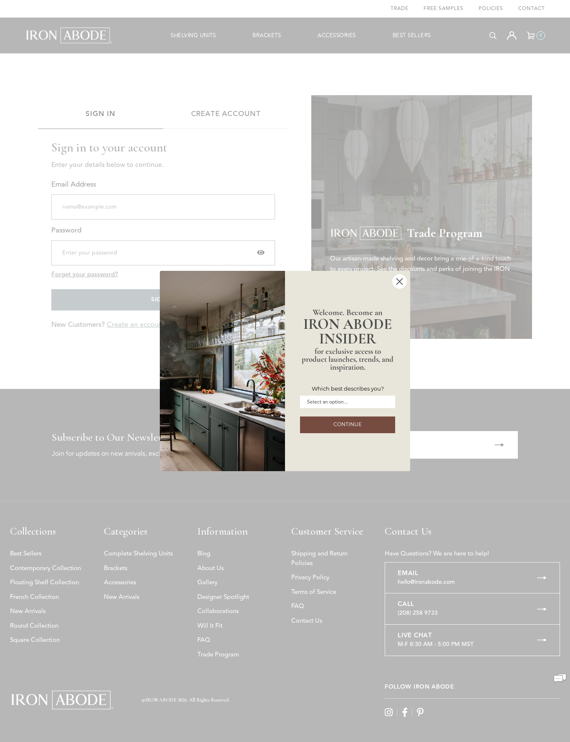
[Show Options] (387, 402)
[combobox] (345, 402)
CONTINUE (347, 424)
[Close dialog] (399, 281)
